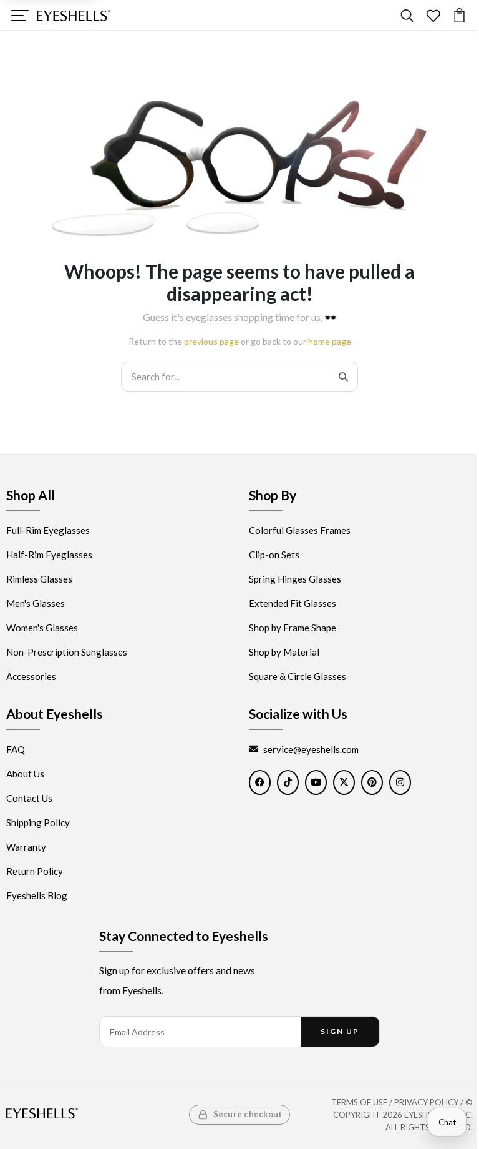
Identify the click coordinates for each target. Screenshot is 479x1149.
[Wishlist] (433, 15)
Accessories (31, 677)
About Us (25, 773)
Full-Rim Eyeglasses (48, 530)
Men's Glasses (35, 603)
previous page (211, 341)
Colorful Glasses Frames (300, 530)
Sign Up (340, 1031)
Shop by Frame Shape (292, 628)
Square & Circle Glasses (297, 677)
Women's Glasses (42, 628)
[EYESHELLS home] (73, 15)
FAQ (15, 749)
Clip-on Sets (274, 555)
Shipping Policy (38, 822)
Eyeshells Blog (36, 895)
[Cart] (459, 15)
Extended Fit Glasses (292, 603)
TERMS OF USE (359, 1102)
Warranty (26, 846)
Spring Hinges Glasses (295, 579)
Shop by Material (284, 652)
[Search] (407, 15)
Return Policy (34, 871)
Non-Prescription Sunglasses (66, 652)
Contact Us (29, 798)
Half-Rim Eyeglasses (49, 555)
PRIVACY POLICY (426, 1102)
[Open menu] (19, 15)
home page (329, 341)
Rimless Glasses (39, 579)
